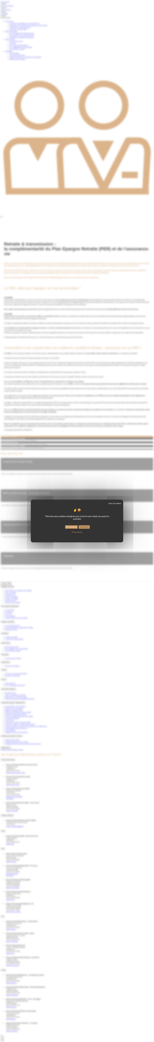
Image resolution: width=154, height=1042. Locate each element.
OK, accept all (71, 527)
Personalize (84, 527)
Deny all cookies (115, 503)
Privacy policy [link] (77, 532)
